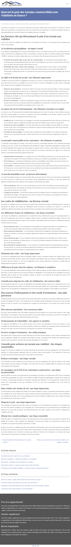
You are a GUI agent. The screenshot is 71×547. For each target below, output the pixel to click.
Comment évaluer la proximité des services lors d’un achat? (19, 482)
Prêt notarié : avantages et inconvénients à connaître (17, 462)
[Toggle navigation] (67, 3)
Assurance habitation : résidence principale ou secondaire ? (19, 459)
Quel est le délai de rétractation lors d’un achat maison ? (17, 441)
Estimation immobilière (9, 24)
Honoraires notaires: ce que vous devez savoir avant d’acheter (20, 465)
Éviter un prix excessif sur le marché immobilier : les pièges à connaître (52, 441)
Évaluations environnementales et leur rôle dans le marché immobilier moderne (25, 486)
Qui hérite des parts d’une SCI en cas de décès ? (16, 456)
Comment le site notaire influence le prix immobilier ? (17, 489)
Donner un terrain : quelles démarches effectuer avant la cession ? (21, 479)
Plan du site (35, 546)
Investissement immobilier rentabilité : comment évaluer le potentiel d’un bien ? (25, 468)
